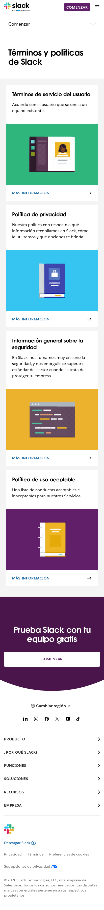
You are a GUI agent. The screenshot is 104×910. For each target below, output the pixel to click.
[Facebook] (46, 719)
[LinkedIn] (25, 719)
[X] (57, 719)
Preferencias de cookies (69, 854)
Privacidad (13, 854)
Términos (35, 854)
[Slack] (17, 7)
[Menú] (97, 7)
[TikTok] (78, 719)
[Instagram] (36, 719)
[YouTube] (68, 719)
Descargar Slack (17, 843)
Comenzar (77, 7)
